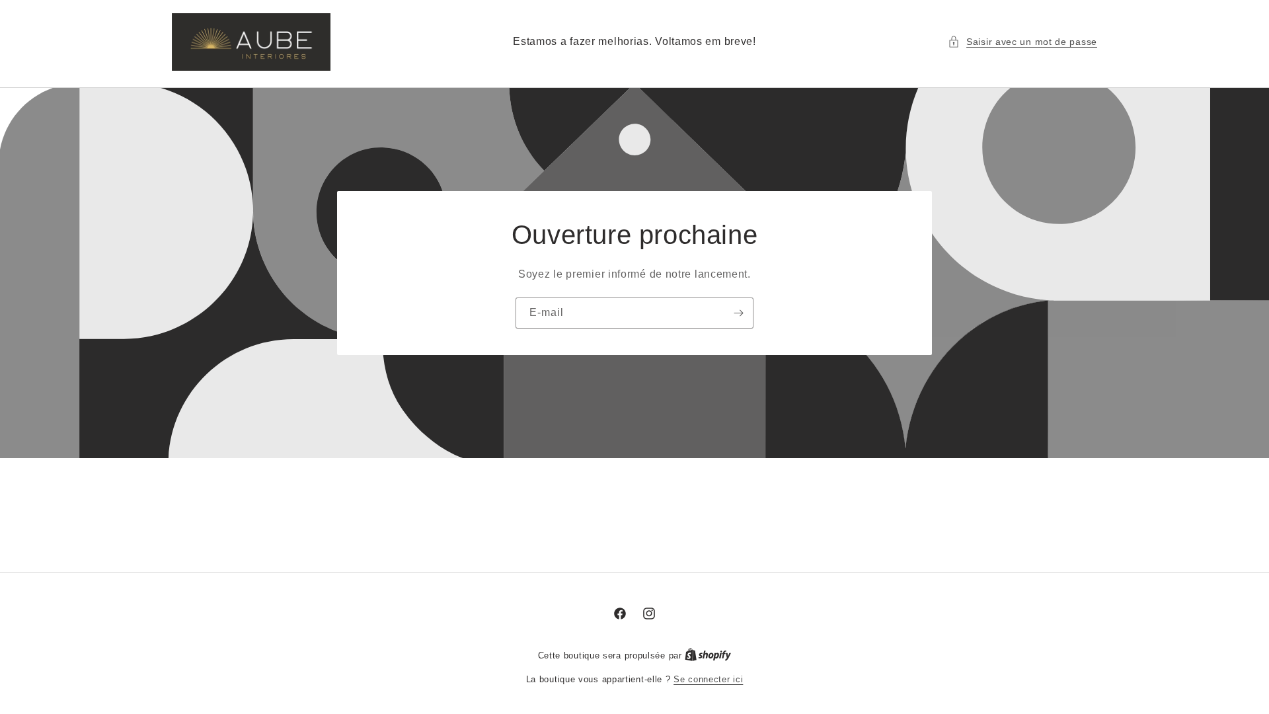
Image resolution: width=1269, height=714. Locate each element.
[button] (1022, 42)
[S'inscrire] (738, 312)
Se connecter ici (708, 679)
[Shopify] (708, 655)
